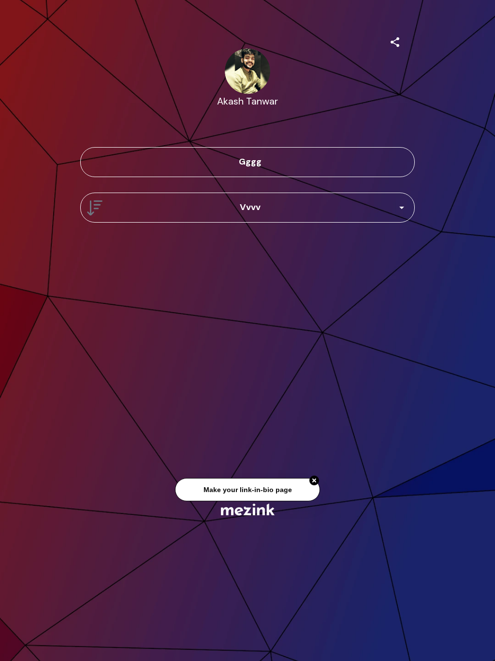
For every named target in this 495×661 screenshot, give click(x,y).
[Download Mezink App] (248, 509)
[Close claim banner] (314, 481)
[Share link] (395, 40)
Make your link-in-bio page (247, 490)
